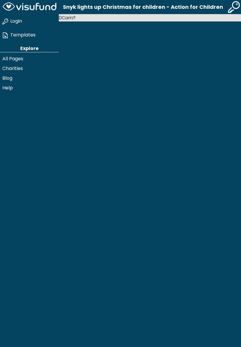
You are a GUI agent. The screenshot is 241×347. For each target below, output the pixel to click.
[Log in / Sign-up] (234, 7)
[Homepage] (29, 7)
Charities (12, 68)
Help (7, 87)
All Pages (12, 58)
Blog (7, 78)
